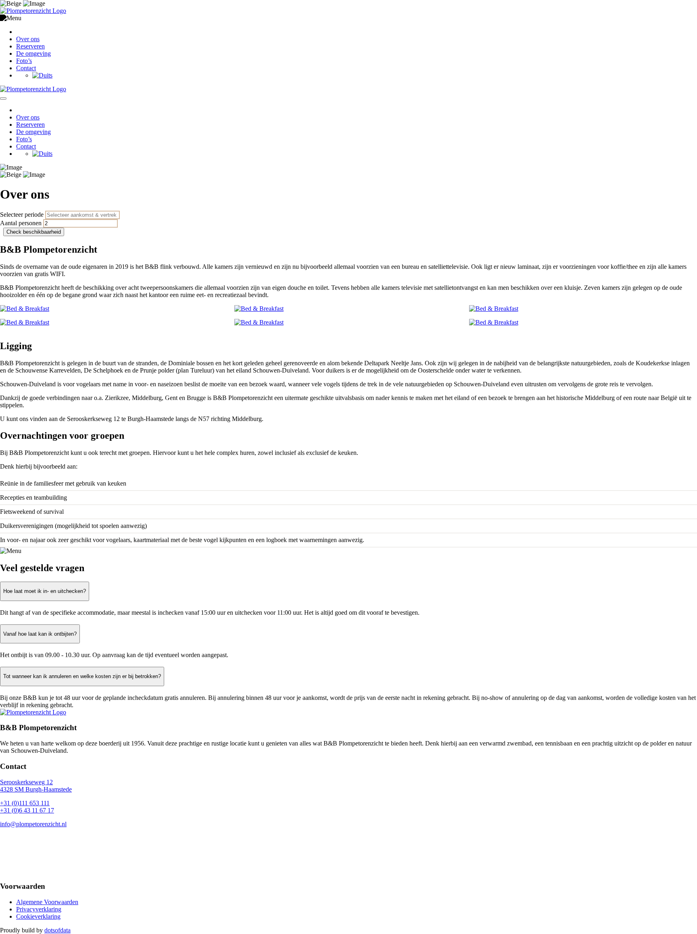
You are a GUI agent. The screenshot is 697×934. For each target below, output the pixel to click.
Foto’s (24, 60)
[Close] (3, 98)
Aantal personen (21, 223)
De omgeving (33, 53)
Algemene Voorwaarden (47, 901)
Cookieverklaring (38, 916)
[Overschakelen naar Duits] (42, 75)
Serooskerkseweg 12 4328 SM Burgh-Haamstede (36, 786)
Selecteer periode (22, 214)
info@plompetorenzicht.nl (33, 824)
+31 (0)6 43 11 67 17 (27, 810)
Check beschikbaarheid (33, 232)
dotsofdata (57, 930)
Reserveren (30, 46)
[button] (348, 18)
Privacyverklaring (38, 909)
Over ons (28, 39)
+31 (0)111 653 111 (25, 803)
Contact (26, 68)
